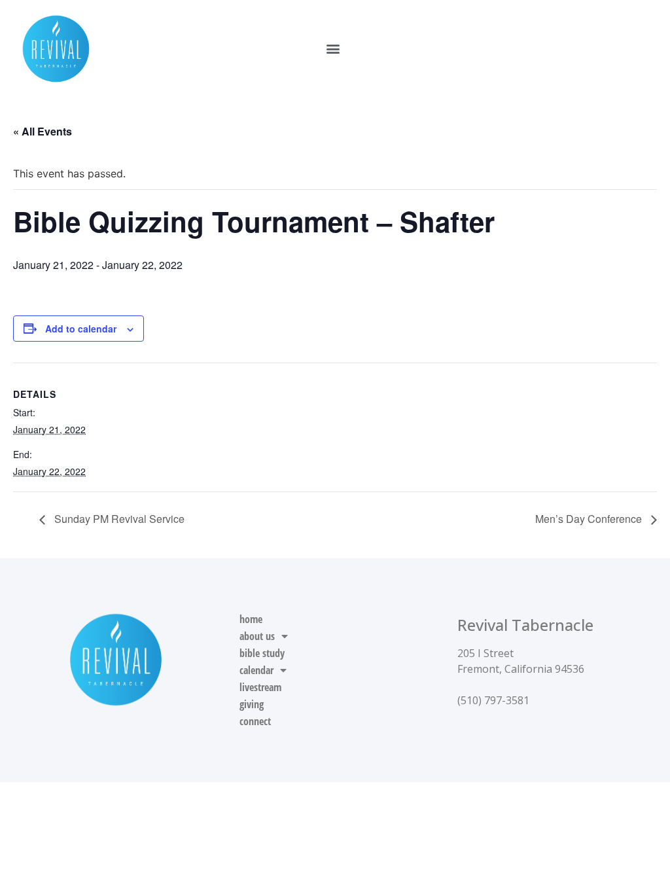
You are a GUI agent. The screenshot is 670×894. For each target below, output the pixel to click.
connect (255, 721)
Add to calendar (80, 328)
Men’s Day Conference (589, 518)
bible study (262, 653)
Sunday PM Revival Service (118, 518)
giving (251, 704)
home (250, 619)
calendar (256, 670)
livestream (260, 687)
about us (257, 636)
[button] (333, 49)
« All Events (42, 131)
